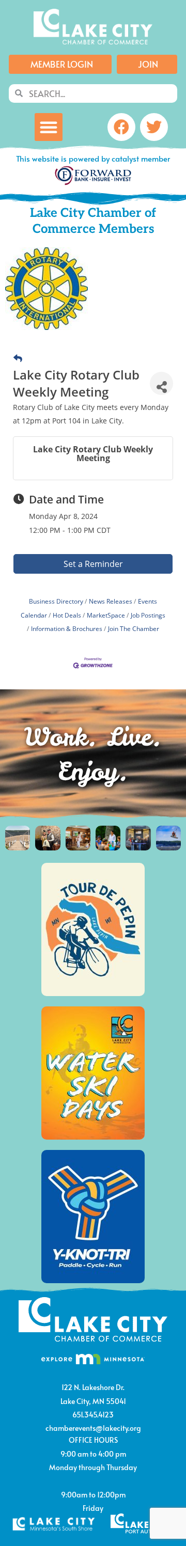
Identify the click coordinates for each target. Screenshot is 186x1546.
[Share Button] (161, 383)
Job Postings (148, 615)
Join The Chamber (133, 628)
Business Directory (56, 601)
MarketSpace (106, 615)
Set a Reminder (93, 564)
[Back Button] (17, 358)
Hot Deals (67, 615)
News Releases (110, 601)
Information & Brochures (66, 628)
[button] (49, 127)
